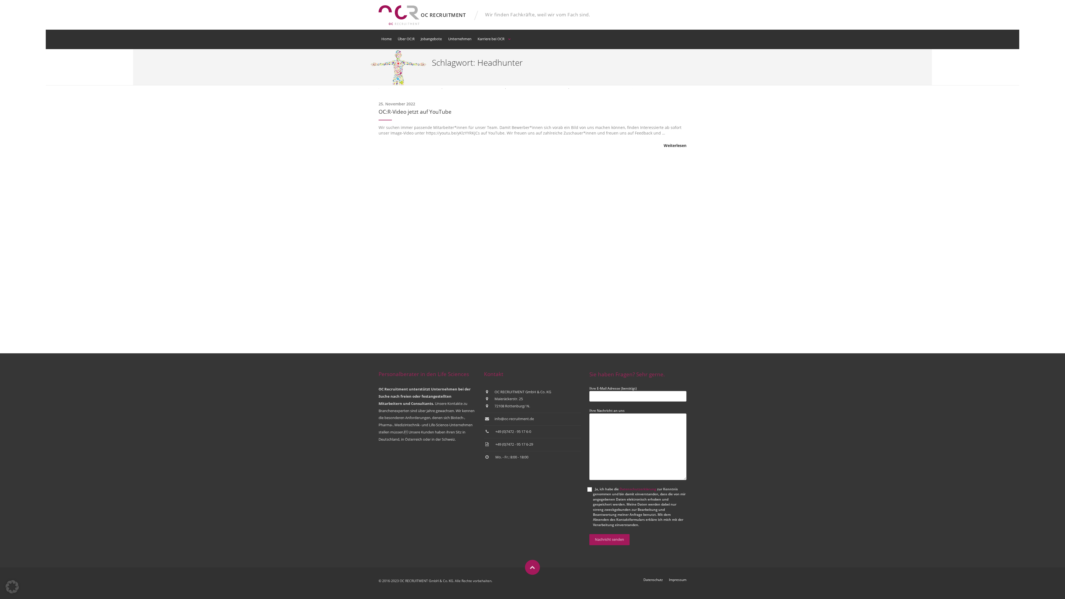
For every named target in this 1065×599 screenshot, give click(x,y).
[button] (12, 587)
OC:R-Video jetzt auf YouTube (415, 111)
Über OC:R (406, 38)
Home (386, 38)
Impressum (677, 579)
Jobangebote (431, 38)
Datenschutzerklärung (638, 489)
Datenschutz (653, 579)
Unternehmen (459, 38)
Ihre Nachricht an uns (607, 410)
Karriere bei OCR (491, 38)
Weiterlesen (675, 145)
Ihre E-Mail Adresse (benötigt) (613, 388)
